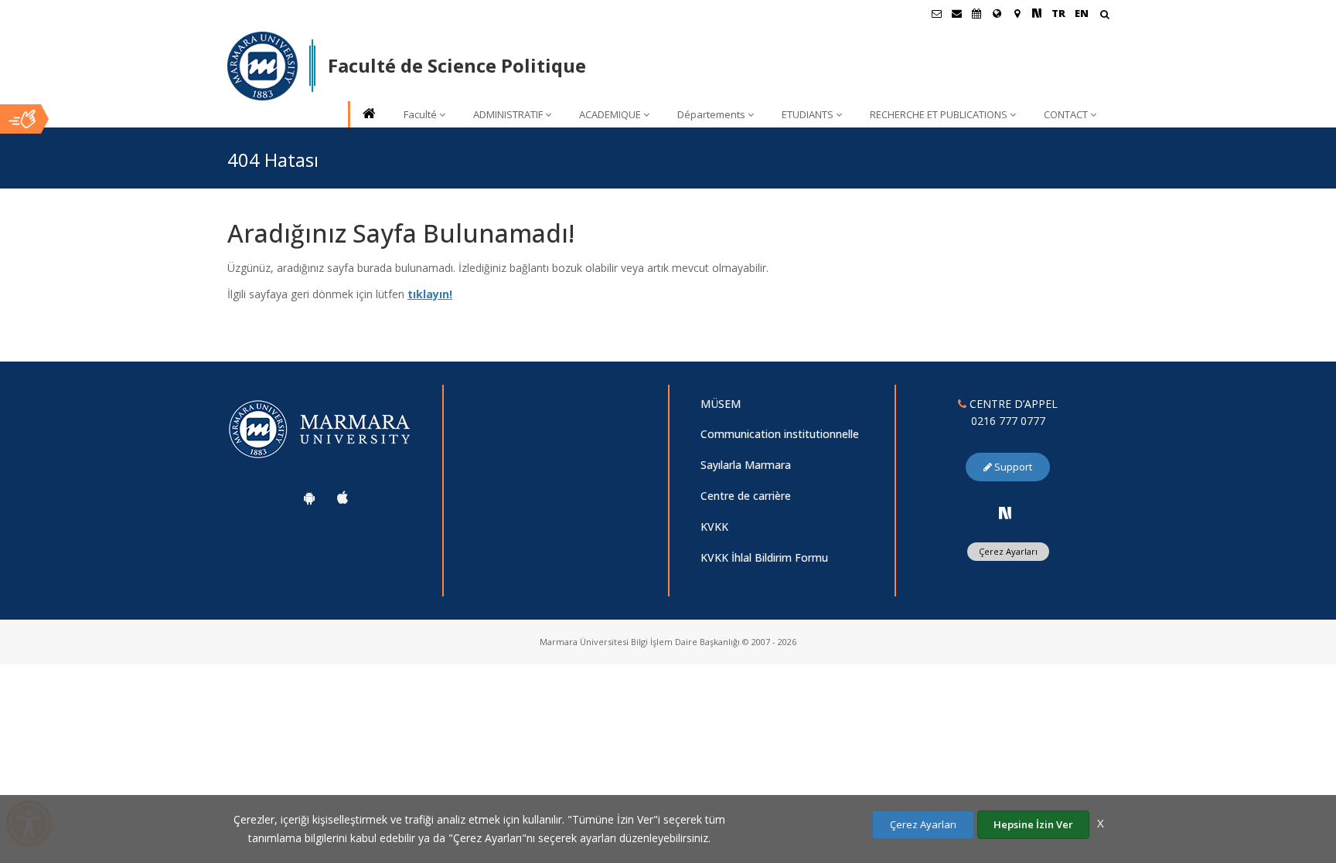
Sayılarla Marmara (745, 464)
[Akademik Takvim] (976, 13)
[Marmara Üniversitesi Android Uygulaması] (309, 497)
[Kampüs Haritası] (1016, 13)
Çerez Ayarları (1008, 551)
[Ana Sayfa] (368, 114)
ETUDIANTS (807, 114)
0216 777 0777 (1008, 420)
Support (1012, 467)
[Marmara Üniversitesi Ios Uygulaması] (342, 497)
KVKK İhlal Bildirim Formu (764, 557)
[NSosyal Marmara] (1005, 513)
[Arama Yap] (1104, 16)
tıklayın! (429, 294)
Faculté (420, 114)
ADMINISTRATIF (508, 114)
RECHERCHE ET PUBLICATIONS (938, 114)
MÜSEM (720, 403)
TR (1058, 13)
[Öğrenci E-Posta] (936, 13)
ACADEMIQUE (610, 114)
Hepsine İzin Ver (1033, 824)
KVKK (714, 526)
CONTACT (1066, 114)
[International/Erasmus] (996, 13)
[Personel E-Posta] (956, 13)
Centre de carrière (745, 495)
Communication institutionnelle (779, 433)
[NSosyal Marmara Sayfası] (1037, 13)
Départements (711, 114)
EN (1082, 13)
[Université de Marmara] (262, 66)
